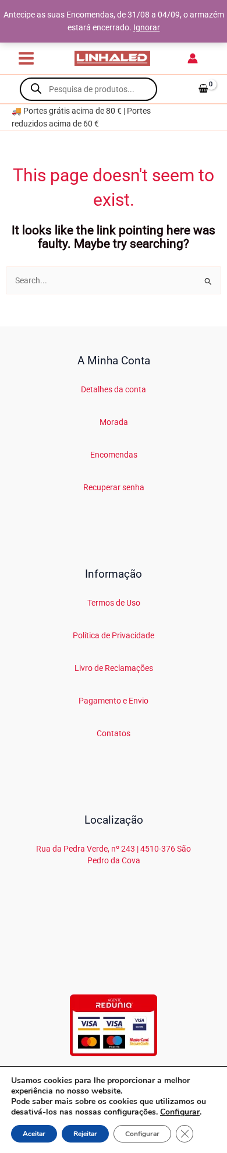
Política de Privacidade (113, 635)
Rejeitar (85, 1133)
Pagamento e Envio (113, 700)
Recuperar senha (113, 487)
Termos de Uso (113, 602)
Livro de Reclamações (114, 668)
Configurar (180, 1112)
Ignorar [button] (146, 27)
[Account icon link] (192, 58)
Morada (114, 422)
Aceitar (34, 1133)
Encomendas (113, 454)
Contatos (113, 733)
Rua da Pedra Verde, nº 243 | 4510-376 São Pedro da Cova (113, 854)
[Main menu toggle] (26, 58)
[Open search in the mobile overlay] (88, 89)
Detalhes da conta (113, 389)
